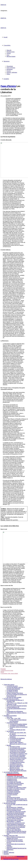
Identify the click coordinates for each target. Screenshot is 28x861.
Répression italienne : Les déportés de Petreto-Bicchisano (18, 770)
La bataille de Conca (12, 780)
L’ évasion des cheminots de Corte (16, 823)
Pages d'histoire (8, 86)
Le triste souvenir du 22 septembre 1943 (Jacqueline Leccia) (16, 827)
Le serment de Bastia (12, 690)
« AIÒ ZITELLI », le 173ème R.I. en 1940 (17, 703)
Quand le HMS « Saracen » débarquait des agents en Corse (18, 743)
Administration (20, 856)
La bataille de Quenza (12, 786)
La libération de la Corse (13, 773)
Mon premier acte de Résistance (15, 814)
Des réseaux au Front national (17, 752)
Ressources (6, 61)
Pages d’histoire (11, 67)
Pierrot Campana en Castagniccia (15, 824)
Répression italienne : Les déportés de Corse (16, 767)
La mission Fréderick (15, 741)
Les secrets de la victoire (13, 797)
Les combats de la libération (11, 772)
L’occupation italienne (12, 722)
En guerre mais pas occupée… (11, 698)
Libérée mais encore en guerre (15, 840)
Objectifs (9, 50)
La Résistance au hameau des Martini (16, 816)
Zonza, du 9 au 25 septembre (14, 784)
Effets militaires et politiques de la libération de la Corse (16, 837)
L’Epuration (9, 847)
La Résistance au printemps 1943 (18, 753)
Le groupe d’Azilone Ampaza (17, 762)
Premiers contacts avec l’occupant (15, 808)
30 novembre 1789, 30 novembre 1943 (17, 799)
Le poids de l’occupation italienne (18, 724)
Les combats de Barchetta (13, 792)
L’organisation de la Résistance (15, 711)
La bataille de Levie (12, 779)
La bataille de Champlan (13, 790)
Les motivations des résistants (18, 748)
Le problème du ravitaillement (17, 725)
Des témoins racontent (9, 803)
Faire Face (9, 717)
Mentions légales (11, 56)
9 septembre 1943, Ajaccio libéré (15, 776)
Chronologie (10, 66)
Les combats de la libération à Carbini (16, 787)
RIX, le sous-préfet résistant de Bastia (17, 705)
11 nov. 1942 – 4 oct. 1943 (13, 718)
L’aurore (9, 796)
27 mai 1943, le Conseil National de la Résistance (18, 720)
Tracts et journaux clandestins (17, 756)
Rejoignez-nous (10, 51)
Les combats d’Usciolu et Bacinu (15, 783)
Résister (9, 745)
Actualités (6, 79)
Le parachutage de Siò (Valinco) (15, 817)
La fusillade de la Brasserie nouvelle (16, 811)
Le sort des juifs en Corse (16, 761)
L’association (7, 45)
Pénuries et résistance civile (17, 759)
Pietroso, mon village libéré (14, 830)
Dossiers (9, 71)
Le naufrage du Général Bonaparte (15, 813)
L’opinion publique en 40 (13, 707)
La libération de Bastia (12, 793)
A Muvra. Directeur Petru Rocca (15, 693)
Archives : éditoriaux (12, 72)
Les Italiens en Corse (12, 691)
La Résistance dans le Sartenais (15, 820)
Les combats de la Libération (14, 775)
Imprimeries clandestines (16, 765)
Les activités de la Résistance (17, 755)
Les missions (10, 731)
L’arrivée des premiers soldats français (17, 777)
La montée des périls (12, 686)
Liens (8, 55)
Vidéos (8, 74)
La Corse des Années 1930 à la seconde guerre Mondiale (15, 688)
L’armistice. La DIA (11, 704)
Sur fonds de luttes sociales (14, 697)
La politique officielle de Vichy (17, 729)
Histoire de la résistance (6, 679)
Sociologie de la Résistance (17, 749)
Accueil (5, 37)
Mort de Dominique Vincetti (14, 810)
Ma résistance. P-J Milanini (14, 821)
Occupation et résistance (10, 715)
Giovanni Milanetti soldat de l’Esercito (16, 831)
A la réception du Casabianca (17, 738)
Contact (9, 53)
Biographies (10, 69)
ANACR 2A (3, 4)
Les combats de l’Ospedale (14, 782)
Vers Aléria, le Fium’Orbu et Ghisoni (16, 789)
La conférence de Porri (16, 763)
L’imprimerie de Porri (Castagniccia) (16, 825)
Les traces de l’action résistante (18, 758)
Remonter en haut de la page (11, 859)
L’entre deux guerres (9, 684)
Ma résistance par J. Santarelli (14, 807)
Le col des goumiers (12, 794)
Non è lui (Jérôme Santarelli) (14, 818)
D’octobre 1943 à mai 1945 (11, 835)
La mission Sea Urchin (15, 739)
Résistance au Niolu (15, 746)
